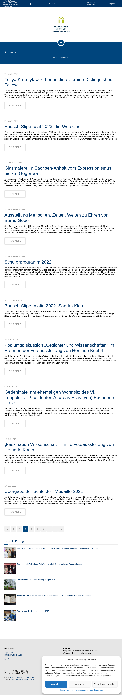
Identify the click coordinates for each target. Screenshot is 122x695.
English (112, 4)
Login (6, 659)
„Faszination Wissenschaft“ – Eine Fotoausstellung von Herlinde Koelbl (59, 447)
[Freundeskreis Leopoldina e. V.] (61, 24)
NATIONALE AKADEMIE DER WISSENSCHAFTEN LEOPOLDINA (10, 3)
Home (55, 58)
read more (15, 105)
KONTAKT (51, 4)
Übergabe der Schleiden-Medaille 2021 (43, 491)
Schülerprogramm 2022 (28, 261)
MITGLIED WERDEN (91, 4)
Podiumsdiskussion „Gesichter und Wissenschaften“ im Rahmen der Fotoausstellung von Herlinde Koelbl (59, 348)
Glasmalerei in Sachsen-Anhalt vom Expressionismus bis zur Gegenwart (57, 171)
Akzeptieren (56, 684)
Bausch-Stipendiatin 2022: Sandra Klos (43, 305)
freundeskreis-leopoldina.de (22, 679)
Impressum (98, 690)
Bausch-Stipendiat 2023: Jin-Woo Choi (43, 126)
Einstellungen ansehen (105, 684)
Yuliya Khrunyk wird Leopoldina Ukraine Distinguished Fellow (58, 82)
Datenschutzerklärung (84, 690)
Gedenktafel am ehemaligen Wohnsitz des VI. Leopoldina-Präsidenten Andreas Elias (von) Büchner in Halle (59, 397)
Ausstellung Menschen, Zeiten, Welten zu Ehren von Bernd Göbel (56, 218)
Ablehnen (79, 684)
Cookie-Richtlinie (66, 690)
